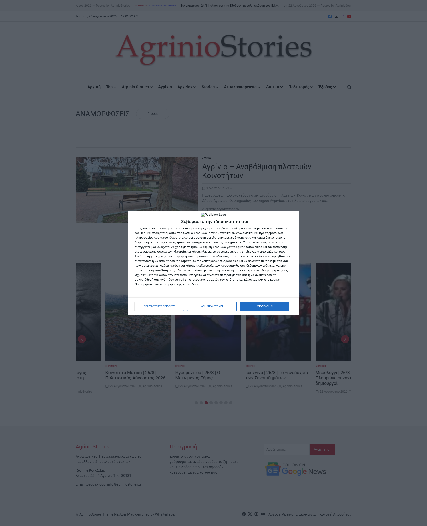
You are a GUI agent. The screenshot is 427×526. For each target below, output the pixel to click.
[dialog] (213, 263)
